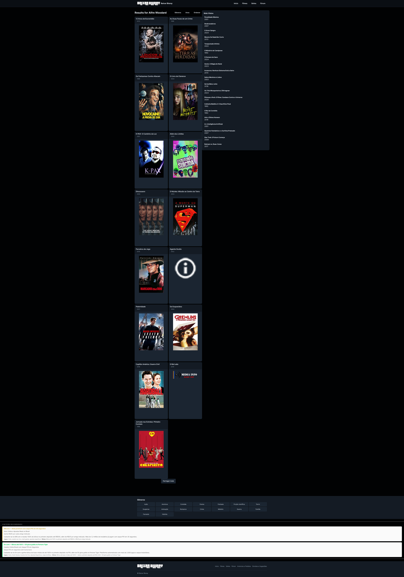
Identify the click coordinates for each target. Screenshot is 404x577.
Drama (202, 504)
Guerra (239, 509)
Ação (146, 504)
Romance (183, 509)
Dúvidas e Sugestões (259, 566)
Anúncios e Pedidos (244, 566)
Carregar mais (168, 481)
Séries (253, 3)
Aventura (165, 504)
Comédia (183, 504)
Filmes (244, 3)
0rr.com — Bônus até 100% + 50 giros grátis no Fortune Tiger (26, 544)
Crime (202, 509)
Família (258, 509)
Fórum (262, 3)
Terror (258, 504)
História (164, 514)
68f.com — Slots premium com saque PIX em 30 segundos (25, 528)
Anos (187, 13)
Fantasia (221, 504)
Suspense (146, 509)
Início (236, 3)
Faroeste (146, 514)
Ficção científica (239, 504)
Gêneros (178, 13)
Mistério (220, 509)
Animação (164, 509)
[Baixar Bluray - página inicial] (150, 566)
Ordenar (197, 13)
